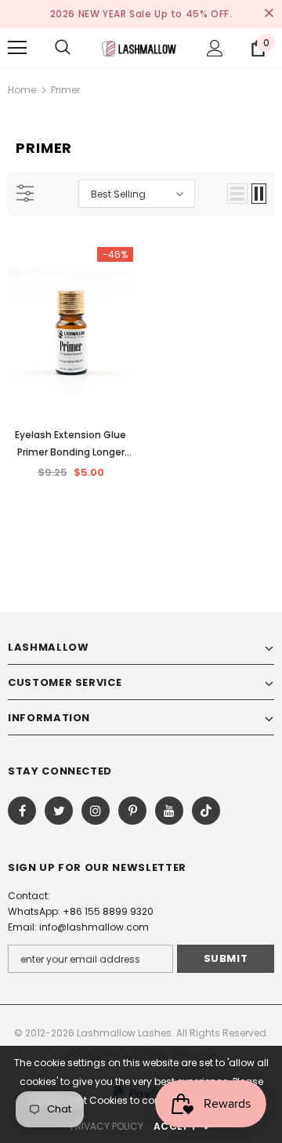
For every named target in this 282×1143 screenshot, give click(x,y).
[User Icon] (215, 48)
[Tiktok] (206, 810)
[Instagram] (95, 810)
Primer (65, 89)
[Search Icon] (62, 48)
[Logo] (139, 47)
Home (22, 89)
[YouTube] (169, 810)
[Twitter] (59, 810)
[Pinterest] (132, 810)
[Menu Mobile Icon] (17, 47)
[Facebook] (22, 810)
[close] (269, 14)
